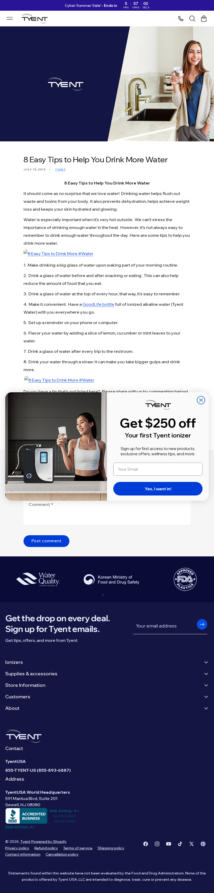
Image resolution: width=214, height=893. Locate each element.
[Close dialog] (201, 400)
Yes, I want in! (158, 488)
